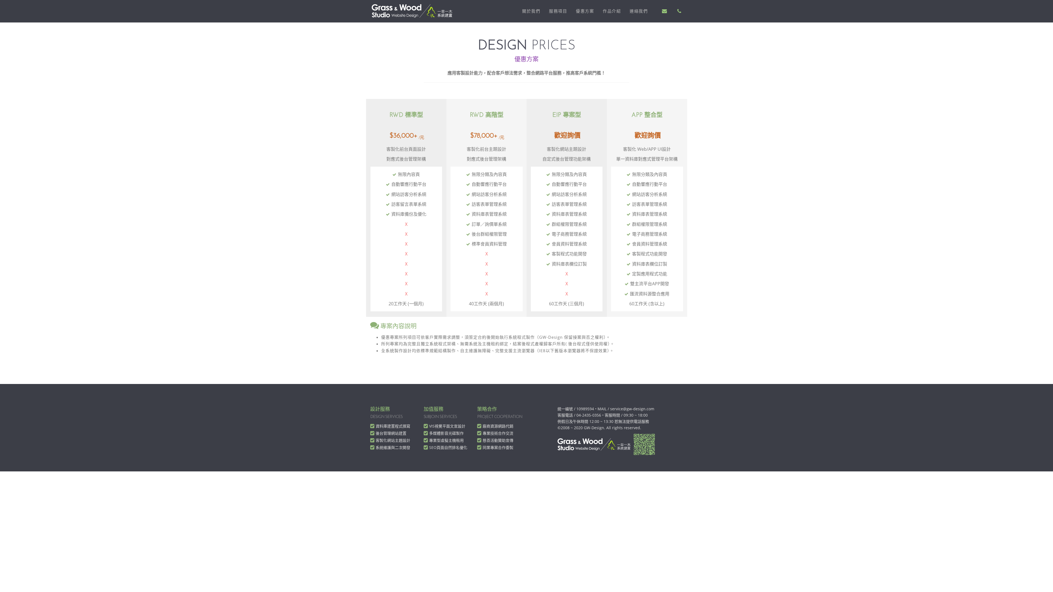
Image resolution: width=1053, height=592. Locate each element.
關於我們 (531, 11)
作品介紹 (612, 11)
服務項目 (558, 11)
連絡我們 (639, 11)
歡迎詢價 (567, 135)
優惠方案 (585, 11)
